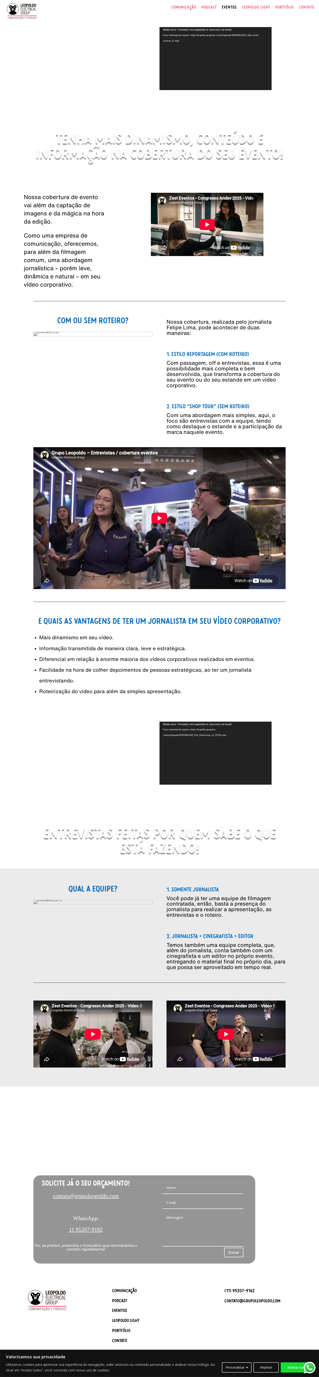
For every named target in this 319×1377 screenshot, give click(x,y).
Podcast (209, 8)
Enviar (233, 1252)
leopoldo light (125, 1321)
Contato (306, 8)
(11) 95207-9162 (239, 1291)
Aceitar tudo (296, 1367)
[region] (159, 1363)
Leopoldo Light (256, 8)
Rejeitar (266, 1367)
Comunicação (183, 8)
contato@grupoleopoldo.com (86, 1196)
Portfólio (284, 8)
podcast (119, 1301)
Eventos (229, 8)
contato (119, 1341)
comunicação (124, 1291)
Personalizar (235, 1367)
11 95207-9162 (86, 1229)
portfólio (121, 1331)
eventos (119, 1311)
